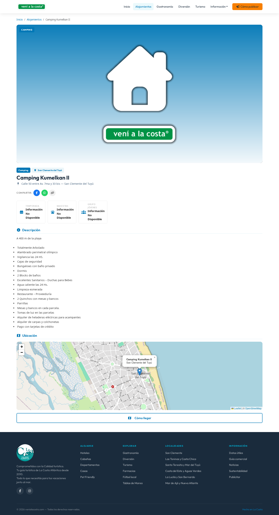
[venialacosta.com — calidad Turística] (25, 452)
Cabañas (85, 459)
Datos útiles (236, 453)
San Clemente (173, 453)
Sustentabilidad (238, 471)
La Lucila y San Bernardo (180, 477)
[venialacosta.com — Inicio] (32, 7)
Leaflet (237, 408)
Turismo (200, 6)
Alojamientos (143, 6)
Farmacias (129, 471)
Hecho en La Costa (252, 509)
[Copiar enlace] (52, 193)
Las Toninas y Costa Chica (180, 459)
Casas (83, 471)
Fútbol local (129, 477)
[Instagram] (29, 490)
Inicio (127, 6)
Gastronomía (165, 6)
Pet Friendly (87, 477)
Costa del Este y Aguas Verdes (183, 471)
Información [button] (218, 6)
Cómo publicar (249, 6)
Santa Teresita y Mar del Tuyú (182, 465)
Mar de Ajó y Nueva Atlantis (181, 483)
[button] (139, 372)
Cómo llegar (143, 418)
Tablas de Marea (133, 483)
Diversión (184, 6)
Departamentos (89, 465)
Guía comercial (238, 459)
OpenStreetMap (253, 408)
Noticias (234, 465)
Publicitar (234, 477)
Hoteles (84, 453)
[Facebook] (20, 490)
